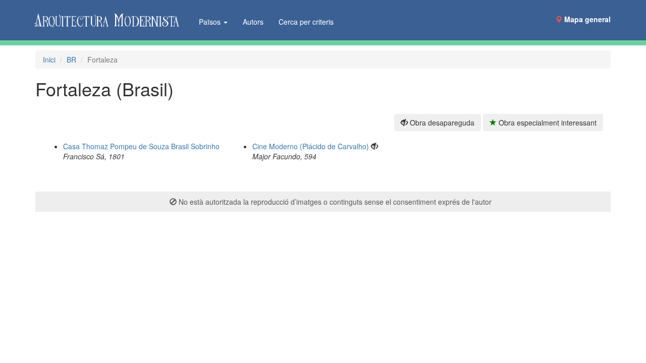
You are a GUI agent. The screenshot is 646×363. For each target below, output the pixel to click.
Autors (253, 22)
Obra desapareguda (441, 122)
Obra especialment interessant (547, 122)
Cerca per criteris (306, 22)
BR (71, 59)
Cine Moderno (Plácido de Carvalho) (310, 146)
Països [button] (211, 22)
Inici (49, 59)
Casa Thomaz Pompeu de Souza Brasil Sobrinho (141, 146)
